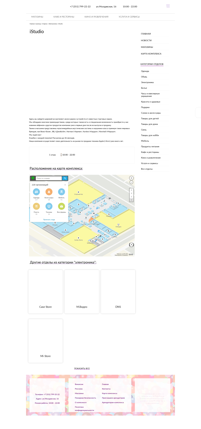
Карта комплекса (151, 54)
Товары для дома (149, 124)
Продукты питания (150, 147)
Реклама (78, 389)
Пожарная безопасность (85, 398)
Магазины (37, 17)
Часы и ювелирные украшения (150, 95)
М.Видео (81, 307)
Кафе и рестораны (64, 17)
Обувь (144, 77)
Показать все (82, 369)
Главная (146, 34)
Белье (144, 88)
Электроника (53, 24)
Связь (144, 130)
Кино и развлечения (96, 17)
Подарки (145, 107)
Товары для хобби (150, 135)
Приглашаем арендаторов (113, 398)
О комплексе (81, 402)
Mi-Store (45, 356)
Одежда (145, 71)
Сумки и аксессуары (151, 113)
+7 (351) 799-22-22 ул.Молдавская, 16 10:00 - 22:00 (103, 6)
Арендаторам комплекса (113, 402)
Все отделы (147, 169)
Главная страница (35, 24)
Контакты (106, 389)
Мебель (145, 141)
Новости (146, 41)
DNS (118, 307)
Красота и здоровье (150, 102)
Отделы (44, 24)
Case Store (45, 307)
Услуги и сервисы (129, 17)
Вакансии (79, 384)
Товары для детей (150, 119)
